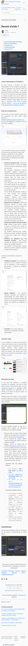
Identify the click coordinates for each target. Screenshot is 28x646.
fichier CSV (20, 446)
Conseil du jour (8, 49)
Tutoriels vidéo (8, 45)
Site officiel (4, 571)
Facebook (23, 571)
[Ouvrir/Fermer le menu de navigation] (24, 3)
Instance (25, 9)
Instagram (4, 572)
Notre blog (11, 571)
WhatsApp (19, 388)
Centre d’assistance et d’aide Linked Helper (7, 637)
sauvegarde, (13, 446)
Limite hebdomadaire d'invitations (13, 41)
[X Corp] (4, 579)
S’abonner (5, 35)
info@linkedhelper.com (7, 574)
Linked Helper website (16, 638)
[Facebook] (2, 579)
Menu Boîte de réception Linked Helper (11, 622)
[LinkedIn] (6, 579)
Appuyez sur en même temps (16, 475)
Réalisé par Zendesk (10, 644)
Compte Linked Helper (18, 437)
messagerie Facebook (7, 388)
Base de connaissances (10, 43)
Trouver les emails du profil (8, 625)
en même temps (16, 470)
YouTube (17, 571)
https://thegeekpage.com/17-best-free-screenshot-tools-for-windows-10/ (15, 485)
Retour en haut (5, 602)
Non (18, 587)
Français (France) (23, 637)
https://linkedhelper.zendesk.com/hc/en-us (12, 119)
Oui (10, 587)
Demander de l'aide (9, 47)
